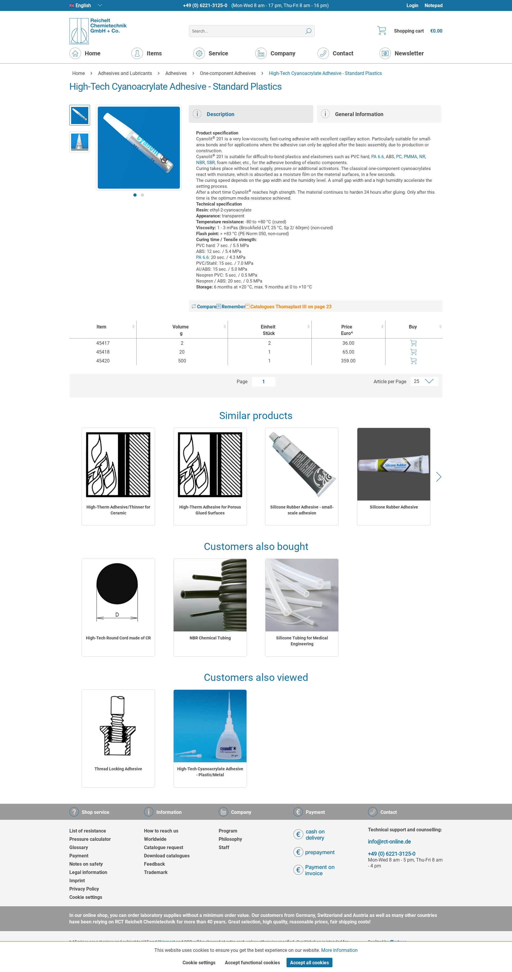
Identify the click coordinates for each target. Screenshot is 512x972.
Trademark (156, 872)
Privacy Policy (84, 889)
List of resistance (87, 831)
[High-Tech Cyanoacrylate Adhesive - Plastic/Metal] (210, 726)
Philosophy (230, 839)
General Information (359, 114)
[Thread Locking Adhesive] (118, 726)
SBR (211, 162)
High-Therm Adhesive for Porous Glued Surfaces (210, 510)
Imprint (77, 880)
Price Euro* (347, 330)
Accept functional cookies (252, 962)
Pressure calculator (90, 839)
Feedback (154, 864)
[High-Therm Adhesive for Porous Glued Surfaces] (210, 464)
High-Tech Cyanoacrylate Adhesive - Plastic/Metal (210, 771)
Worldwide (155, 839)
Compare (206, 306)
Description (220, 114)
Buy (413, 327)
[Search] (309, 31)
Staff (224, 847)
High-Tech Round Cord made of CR (118, 638)
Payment (78, 856)
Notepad (434, 5)
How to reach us (161, 831)
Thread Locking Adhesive (118, 768)
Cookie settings (85, 897)
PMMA (410, 156)
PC (399, 156)
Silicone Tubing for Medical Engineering (302, 641)
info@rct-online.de (389, 841)
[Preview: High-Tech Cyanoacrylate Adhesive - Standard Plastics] (79, 115)
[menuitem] (415, 5)
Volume (180, 330)
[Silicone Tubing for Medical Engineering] (301, 595)
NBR (200, 162)
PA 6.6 (377, 156)
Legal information (88, 872)
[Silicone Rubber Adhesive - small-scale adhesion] (301, 464)
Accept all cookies (309, 962)
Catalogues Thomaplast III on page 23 (290, 306)
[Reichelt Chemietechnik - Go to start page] (98, 31)
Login (412, 5)
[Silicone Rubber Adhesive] (393, 464)
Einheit (268, 330)
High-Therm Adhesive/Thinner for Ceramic (118, 510)
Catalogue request (163, 847)
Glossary (78, 847)
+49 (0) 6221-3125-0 (205, 5)
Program (228, 831)
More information (339, 950)
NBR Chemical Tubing (210, 638)
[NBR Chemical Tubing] (210, 595)
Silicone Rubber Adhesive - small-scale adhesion (302, 510)
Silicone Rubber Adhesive (394, 507)
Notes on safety (86, 864)
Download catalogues (167, 856)
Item (101, 327)
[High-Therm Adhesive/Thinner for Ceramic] (118, 464)
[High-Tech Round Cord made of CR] (118, 595)
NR (422, 156)
